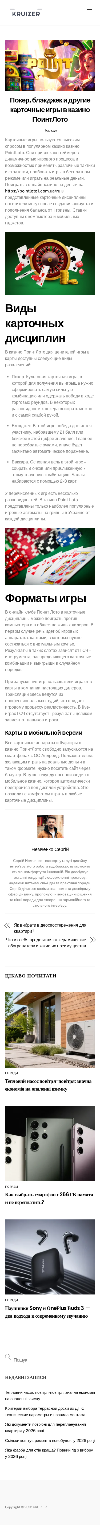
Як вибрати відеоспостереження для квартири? (50, 928)
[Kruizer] (26, 18)
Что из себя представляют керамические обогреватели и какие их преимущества (46, 942)
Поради (50, 130)
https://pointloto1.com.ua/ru (32, 191)
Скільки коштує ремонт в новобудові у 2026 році (50, 1440)
